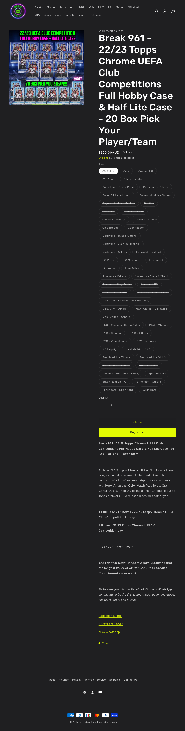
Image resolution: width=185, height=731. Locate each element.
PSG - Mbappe (160, 325)
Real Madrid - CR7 (140, 350)
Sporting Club (159, 374)
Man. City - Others (116, 309)
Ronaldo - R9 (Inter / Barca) (122, 374)
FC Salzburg (133, 260)
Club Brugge (112, 228)
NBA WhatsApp (109, 632)
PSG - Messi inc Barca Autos (123, 325)
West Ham (151, 390)
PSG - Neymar (113, 333)
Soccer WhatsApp (111, 623)
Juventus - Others (116, 277)
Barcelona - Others (157, 187)
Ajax (128, 171)
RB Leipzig (111, 350)
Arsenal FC (147, 171)
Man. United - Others (118, 317)
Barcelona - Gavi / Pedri (120, 187)
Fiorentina (111, 269)
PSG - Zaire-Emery (116, 341)
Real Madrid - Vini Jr (154, 358)
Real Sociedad (150, 366)
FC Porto (110, 260)
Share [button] (106, 643)
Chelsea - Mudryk (115, 220)
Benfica (151, 204)
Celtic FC (110, 212)
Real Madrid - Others (118, 366)
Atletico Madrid (135, 179)
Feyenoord (158, 260)
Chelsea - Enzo (136, 212)
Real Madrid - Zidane (118, 358)
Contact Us (130, 679)
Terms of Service (95, 679)
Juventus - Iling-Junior (119, 285)
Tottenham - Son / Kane (119, 390)
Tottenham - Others (150, 382)
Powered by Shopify (107, 722)
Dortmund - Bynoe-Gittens (121, 236)
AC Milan (110, 171)
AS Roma (110, 179)
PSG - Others (141, 333)
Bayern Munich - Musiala (120, 204)
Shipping (104, 158)
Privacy (76, 679)
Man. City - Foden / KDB (154, 293)
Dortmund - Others (116, 252)
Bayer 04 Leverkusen (118, 196)
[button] (75, 15)
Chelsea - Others (148, 220)
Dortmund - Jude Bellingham (123, 244)
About (51, 679)
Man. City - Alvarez (116, 293)
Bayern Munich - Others (157, 196)
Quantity (103, 397)
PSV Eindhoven (148, 341)
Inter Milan (134, 269)
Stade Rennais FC (116, 382)
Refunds (63, 679)
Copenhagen (138, 228)
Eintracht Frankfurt (150, 252)
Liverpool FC (151, 285)
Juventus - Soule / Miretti (153, 277)
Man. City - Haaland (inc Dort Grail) (127, 301)
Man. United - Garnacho (153, 309)
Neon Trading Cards (86, 722)
